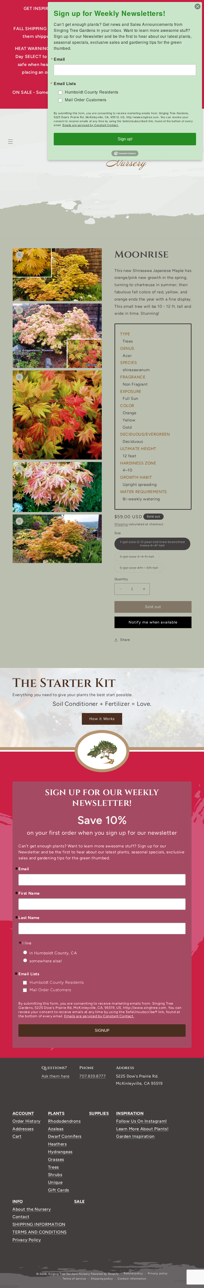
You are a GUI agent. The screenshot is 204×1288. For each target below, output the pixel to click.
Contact (20, 1216)
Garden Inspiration (135, 1136)
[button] (10, 141)
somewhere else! (45, 961)
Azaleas (56, 1128)
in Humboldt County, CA (53, 953)
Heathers (57, 1143)
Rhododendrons (64, 1121)
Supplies (99, 1113)
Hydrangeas (60, 1151)
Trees (53, 1167)
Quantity (121, 579)
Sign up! (125, 139)
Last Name (28, 918)
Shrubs (55, 1174)
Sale (79, 1201)
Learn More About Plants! (142, 1128)
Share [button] (125, 640)
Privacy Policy (26, 1239)
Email (23, 869)
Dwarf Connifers (65, 1136)
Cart (16, 1136)
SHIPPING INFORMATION (38, 1224)
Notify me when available (153, 622)
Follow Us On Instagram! (141, 1121)
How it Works (102, 719)
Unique (55, 1182)
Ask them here (56, 1076)
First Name (29, 893)
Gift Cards (58, 1189)
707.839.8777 (92, 1076)
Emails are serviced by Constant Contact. (99, 1016)
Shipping (121, 524)
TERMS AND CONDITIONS (39, 1232)
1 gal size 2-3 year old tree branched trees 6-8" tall (152, 545)
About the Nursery (31, 1209)
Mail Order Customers (50, 989)
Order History (26, 1121)
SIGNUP (102, 1030)
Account (23, 1113)
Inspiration (130, 1113)
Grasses (56, 1159)
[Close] (198, 6)
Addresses (23, 1128)
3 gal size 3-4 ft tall (139, 557)
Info (17, 1201)
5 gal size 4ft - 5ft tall (141, 569)
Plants (56, 1113)
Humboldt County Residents (57, 982)
